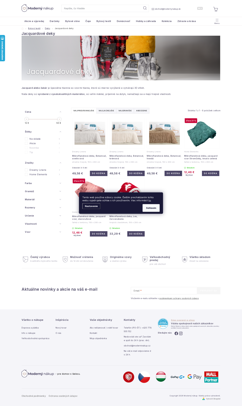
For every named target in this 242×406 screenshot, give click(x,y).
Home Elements (44, 174)
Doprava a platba (30, 328)
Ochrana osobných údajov (63, 396)
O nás (58, 333)
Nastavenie (91, 206)
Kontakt (93, 333)
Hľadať (145, 8)
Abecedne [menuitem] (141, 111)
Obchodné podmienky (34, 396)
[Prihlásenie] (200, 8)
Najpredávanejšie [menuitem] (84, 111)
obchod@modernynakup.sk (168, 9)
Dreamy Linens (44, 170)
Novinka (44, 147)
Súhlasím (151, 207)
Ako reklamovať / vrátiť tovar (104, 328)
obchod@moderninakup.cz (137, 345)
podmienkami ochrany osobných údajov (179, 298)
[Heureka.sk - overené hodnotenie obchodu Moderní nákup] (163, 323)
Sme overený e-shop (183, 320)
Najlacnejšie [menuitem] (106, 111)
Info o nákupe (28, 333)
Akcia (44, 143)
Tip (44, 152)
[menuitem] (34, 21)
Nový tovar (61, 328)
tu (149, 200)
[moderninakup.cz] (144, 376)
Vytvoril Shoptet (213, 399)
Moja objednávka (98, 338)
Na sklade (44, 138)
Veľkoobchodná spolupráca (35, 338)
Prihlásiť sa (208, 290)
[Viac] (216, 20)
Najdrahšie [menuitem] (125, 111)
